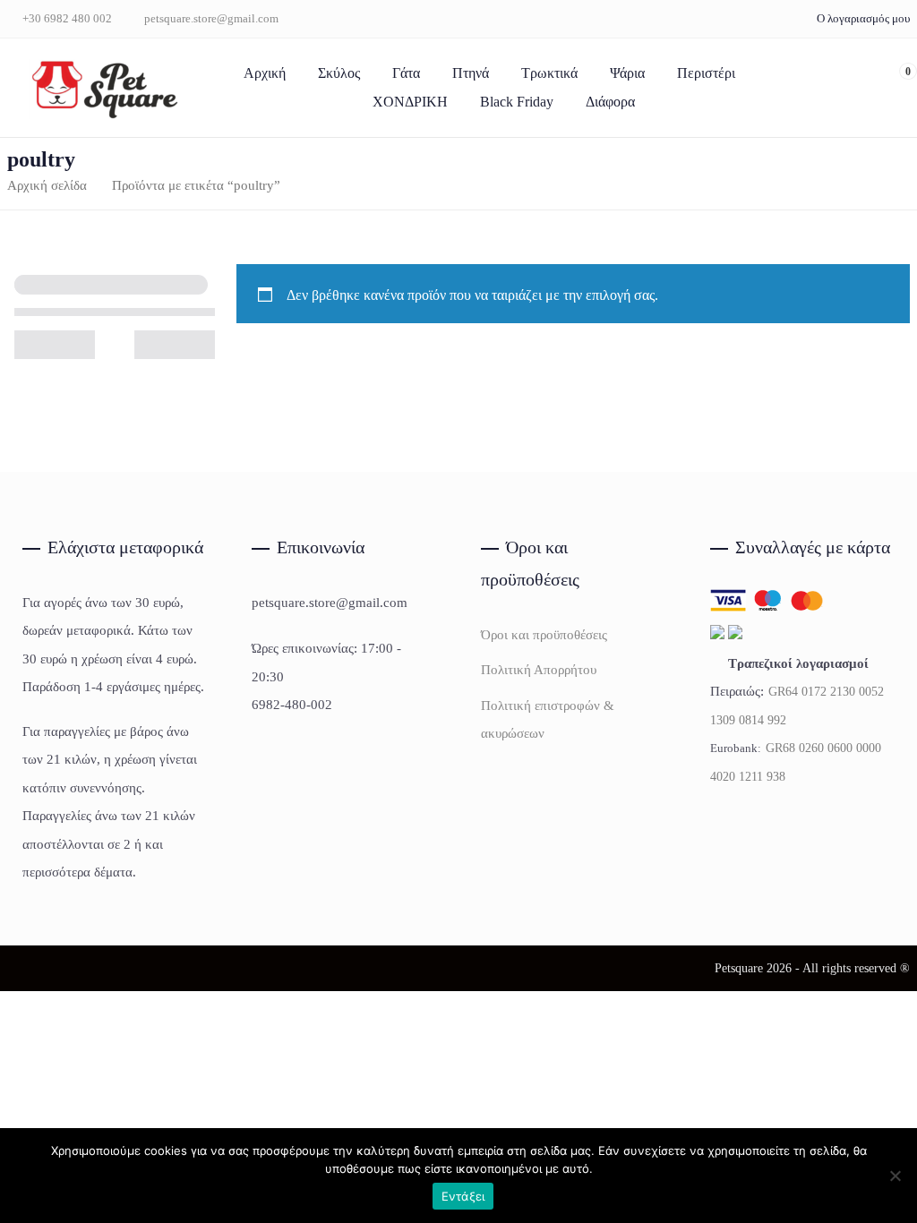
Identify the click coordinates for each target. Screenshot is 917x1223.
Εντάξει (463, 1196)
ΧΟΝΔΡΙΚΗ (410, 101)
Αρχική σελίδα (47, 185)
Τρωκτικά (549, 73)
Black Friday (516, 101)
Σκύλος (339, 73)
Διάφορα (610, 101)
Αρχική (265, 73)
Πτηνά (470, 73)
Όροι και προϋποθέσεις (544, 635)
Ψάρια (627, 73)
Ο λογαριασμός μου (863, 18)
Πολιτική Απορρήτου (538, 670)
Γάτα (406, 73)
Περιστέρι (706, 73)
